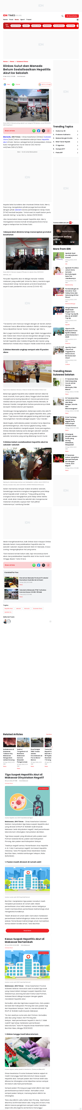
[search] (62, 16)
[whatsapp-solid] (34, 130)
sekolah (18, 210)
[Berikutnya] (52, 747)
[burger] (77, 20)
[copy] (48, 130)
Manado (7, 137)
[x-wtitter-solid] (43, 130)
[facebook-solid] (38, 130)
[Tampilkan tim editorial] (50, 621)
